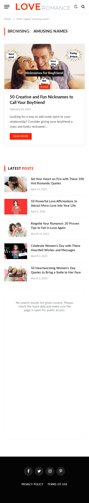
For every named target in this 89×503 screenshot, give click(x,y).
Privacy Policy (32, 484)
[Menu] (7, 6)
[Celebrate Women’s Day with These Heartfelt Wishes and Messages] (15, 251)
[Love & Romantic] (43, 6)
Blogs (44, 86)
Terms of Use (57, 484)
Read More (20, 136)
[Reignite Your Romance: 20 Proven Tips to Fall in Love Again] (15, 229)
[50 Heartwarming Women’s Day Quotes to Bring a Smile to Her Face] (15, 273)
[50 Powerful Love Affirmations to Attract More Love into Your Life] (15, 206)
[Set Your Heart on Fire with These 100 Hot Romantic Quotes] (15, 184)
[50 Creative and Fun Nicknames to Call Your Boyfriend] (44, 66)
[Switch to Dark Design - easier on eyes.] (76, 6)
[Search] (83, 6)
